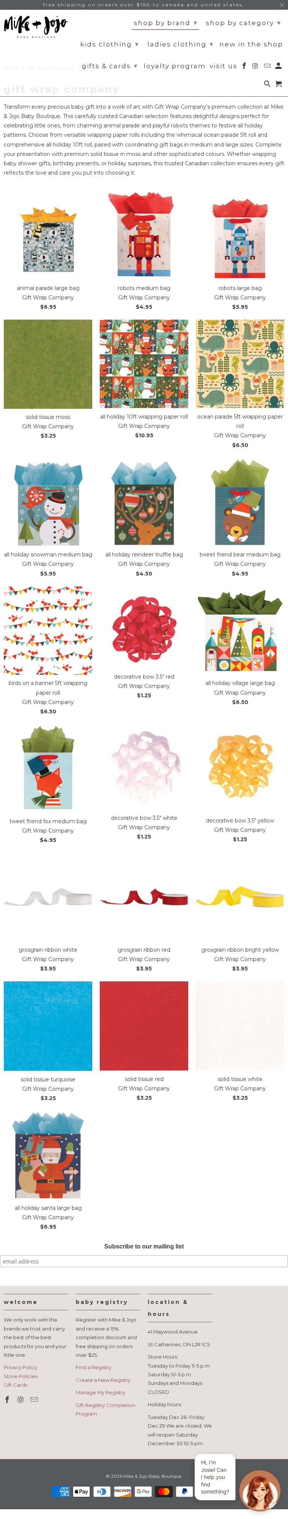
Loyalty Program (175, 66)
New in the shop (251, 44)
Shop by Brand (166, 23)
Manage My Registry (100, 1392)
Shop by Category (243, 23)
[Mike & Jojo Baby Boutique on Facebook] (8, 1400)
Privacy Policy (20, 1367)
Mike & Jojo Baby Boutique (152, 1476)
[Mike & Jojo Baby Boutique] (36, 27)
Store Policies (21, 1376)
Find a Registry (93, 1367)
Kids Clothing (109, 44)
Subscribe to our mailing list (144, 1246)
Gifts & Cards (110, 66)
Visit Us (223, 66)
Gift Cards (15, 1385)
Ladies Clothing (180, 44)
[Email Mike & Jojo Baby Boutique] (35, 1400)
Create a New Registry (103, 1380)
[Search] (268, 85)
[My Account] (279, 67)
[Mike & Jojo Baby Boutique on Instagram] (21, 1400)
